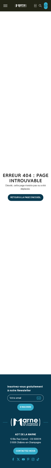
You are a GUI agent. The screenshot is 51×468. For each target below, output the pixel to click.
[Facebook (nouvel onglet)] (13, 459)
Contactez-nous (25, 451)
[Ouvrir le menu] (5, 6)
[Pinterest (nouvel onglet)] (28, 459)
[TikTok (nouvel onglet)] (38, 459)
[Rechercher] (40, 5)
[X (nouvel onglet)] (18, 459)
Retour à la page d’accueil (25, 197)
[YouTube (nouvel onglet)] (23, 459)
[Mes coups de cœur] (35, 5)
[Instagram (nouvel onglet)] (33, 459)
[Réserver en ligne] (46, 5)
